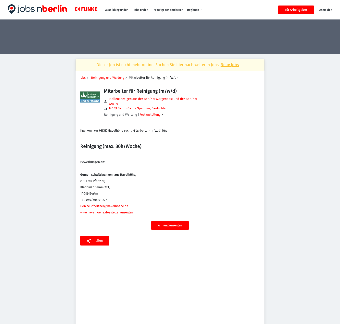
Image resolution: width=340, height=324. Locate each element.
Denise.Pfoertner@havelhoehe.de (104, 206)
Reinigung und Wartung (107, 77)
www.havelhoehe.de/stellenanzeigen (106, 212)
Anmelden (325, 10)
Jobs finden (141, 10)
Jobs (82, 77)
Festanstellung (150, 114)
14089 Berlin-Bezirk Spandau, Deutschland (139, 108)
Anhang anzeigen (170, 225)
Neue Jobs (230, 64)
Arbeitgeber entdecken (168, 10)
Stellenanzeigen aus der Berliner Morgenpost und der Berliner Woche (153, 101)
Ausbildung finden (116, 10)
